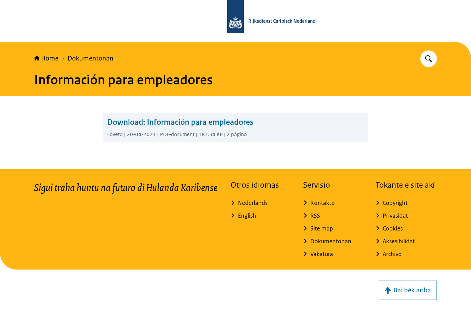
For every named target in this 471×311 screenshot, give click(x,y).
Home (50, 58)
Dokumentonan (90, 58)
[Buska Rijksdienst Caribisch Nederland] (428, 58)
